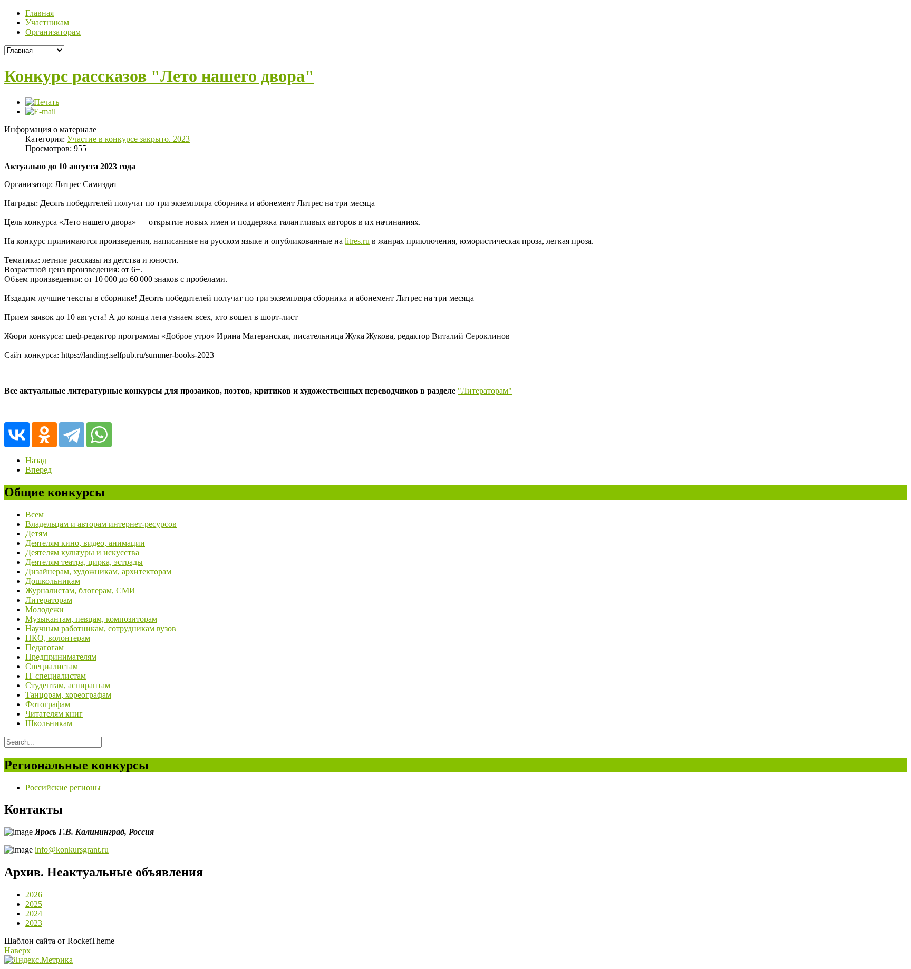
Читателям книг (54, 713)
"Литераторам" (485, 390)
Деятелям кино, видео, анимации (85, 543)
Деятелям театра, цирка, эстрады (84, 561)
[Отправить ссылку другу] (40, 111)
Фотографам (47, 704)
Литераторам (48, 599)
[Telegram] (71, 434)
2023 (33, 922)
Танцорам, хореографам (68, 694)
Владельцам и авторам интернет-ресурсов (101, 524)
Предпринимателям (60, 656)
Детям (36, 533)
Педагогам (44, 647)
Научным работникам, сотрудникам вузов (100, 628)
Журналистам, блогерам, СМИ (80, 590)
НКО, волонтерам (57, 637)
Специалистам (51, 666)
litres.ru (357, 241)
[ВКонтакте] (17, 434)
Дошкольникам (52, 580)
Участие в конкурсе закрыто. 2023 (128, 138)
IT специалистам (55, 675)
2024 (33, 913)
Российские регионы (63, 787)
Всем (34, 514)
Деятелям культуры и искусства (82, 552)
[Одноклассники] (44, 434)
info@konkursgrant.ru (72, 849)
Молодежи (44, 609)
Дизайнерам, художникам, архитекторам (98, 571)
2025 (33, 903)
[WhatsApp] (99, 434)
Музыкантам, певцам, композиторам (91, 618)
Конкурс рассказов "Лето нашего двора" (159, 75)
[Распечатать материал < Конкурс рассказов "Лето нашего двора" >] (42, 101)
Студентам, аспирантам (67, 685)
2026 (33, 894)
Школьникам (48, 723)
